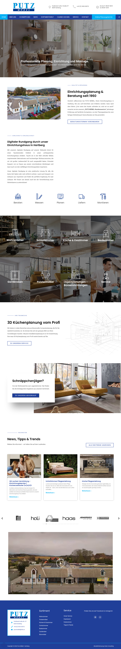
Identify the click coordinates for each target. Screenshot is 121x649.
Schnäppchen (24, 17)
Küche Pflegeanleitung (91, 481)
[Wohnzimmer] (15, 232)
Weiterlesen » (14, 497)
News (35, 17)
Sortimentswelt (47, 17)
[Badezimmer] (105, 233)
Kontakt (85, 17)
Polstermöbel (45, 282)
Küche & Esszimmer (75, 240)
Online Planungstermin (103, 17)
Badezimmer (106, 240)
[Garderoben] (15, 275)
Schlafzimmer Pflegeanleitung (58, 481)
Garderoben (15, 282)
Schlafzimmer (45, 240)
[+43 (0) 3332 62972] (74, 6)
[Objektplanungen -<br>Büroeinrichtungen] (75, 274)
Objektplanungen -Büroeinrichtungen (76, 283)
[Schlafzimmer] (45, 233)
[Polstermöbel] (45, 274)
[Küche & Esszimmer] (75, 233)
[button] (2, 48)
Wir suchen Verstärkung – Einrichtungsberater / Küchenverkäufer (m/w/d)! (20, 483)
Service (75, 17)
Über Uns (12, 17)
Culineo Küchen (63, 17)
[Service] (106, 276)
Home (4, 17)
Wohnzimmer (15, 240)
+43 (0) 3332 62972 (83, 6)
